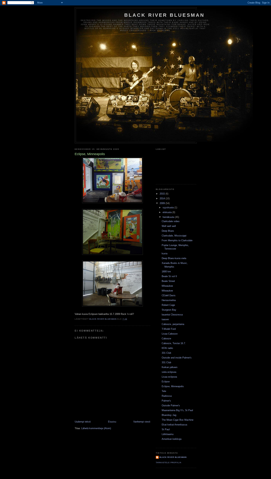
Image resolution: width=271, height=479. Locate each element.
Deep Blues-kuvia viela (174, 258)
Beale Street (168, 281)
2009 (163, 203)
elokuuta (167, 212)
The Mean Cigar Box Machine (177, 419)
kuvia (164, 253)
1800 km (166, 271)
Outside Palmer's (171, 405)
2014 (163, 198)
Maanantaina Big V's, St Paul (177, 410)
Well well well (169, 226)
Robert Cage (168, 305)
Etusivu (112, 421)
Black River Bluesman (164, 15)
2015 (163, 193)
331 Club (166, 352)
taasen (165, 319)
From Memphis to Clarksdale (177, 240)
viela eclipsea (169, 372)
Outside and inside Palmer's (177, 357)
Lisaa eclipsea (169, 376)
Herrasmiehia (169, 300)
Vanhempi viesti (141, 421)
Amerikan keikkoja (171, 439)
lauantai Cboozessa (172, 314)
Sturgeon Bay (169, 309)
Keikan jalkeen (169, 367)
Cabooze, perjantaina (173, 324)
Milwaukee (167, 285)
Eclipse (166, 381)
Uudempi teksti (83, 421)
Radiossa (167, 396)
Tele (164, 391)
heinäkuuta (169, 217)
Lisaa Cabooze (170, 333)
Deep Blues (168, 230)
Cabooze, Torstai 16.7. (174, 343)
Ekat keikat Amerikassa (174, 424)
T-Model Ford (169, 329)
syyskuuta (168, 207)
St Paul (166, 429)
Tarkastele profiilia (168, 463)
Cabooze (166, 338)
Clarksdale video (170, 221)
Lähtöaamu (167, 434)
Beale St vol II (169, 276)
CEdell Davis (169, 295)
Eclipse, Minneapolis (173, 386)
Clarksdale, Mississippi (174, 235)
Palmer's (166, 400)
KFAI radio (167, 348)
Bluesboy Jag (169, 415)
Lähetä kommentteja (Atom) (96, 428)
